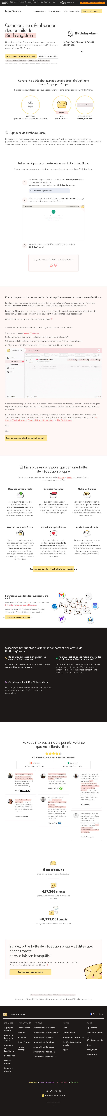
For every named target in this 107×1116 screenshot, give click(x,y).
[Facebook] (51, 1092)
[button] (39, 11)
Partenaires (9, 1056)
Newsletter (92, 1055)
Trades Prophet (19, 420)
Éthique (74, 1083)
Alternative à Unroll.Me (44, 1028)
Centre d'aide (69, 1033)
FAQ (65, 1028)
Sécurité (33, 1083)
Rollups (61, 477)
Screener (22, 1037)
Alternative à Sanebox (43, 1047)
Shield (69, 477)
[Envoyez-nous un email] (56, 1092)
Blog (89, 1045)
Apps (65, 1050)
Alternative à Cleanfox (43, 1037)
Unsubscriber (24, 1028)
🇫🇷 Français (95, 1014)
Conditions (62, 1083)
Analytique (92, 1050)
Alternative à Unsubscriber (45, 1033)
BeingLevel (47, 420)
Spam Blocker (24, 1042)
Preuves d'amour (95, 1033)
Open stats (92, 1028)
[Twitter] (47, 1092)
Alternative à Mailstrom (44, 1052)
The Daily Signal (64, 420)
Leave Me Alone (13, 11)
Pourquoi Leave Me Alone (8, 1038)
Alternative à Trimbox (43, 1042)
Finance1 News (34, 420)
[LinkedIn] (60, 1092)
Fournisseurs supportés (74, 1037)
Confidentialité (47, 1083)
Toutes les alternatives (44, 1057)
